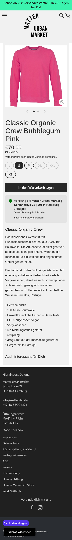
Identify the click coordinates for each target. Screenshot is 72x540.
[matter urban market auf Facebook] (32, 508)
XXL (52, 165)
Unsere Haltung (13, 479)
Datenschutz (11, 443)
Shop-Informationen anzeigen (29, 217)
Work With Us (12, 491)
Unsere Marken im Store (18, 485)
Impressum (10, 437)
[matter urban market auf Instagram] (40, 508)
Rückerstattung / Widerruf (19, 449)
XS (10, 174)
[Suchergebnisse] (61, 15)
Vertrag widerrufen (15, 455)
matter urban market (35, 531)
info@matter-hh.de (15, 400)
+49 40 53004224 (15, 404)
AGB (6, 461)
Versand (10, 156)
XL (40, 165)
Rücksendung (11, 473)
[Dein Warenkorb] (67, 15)
